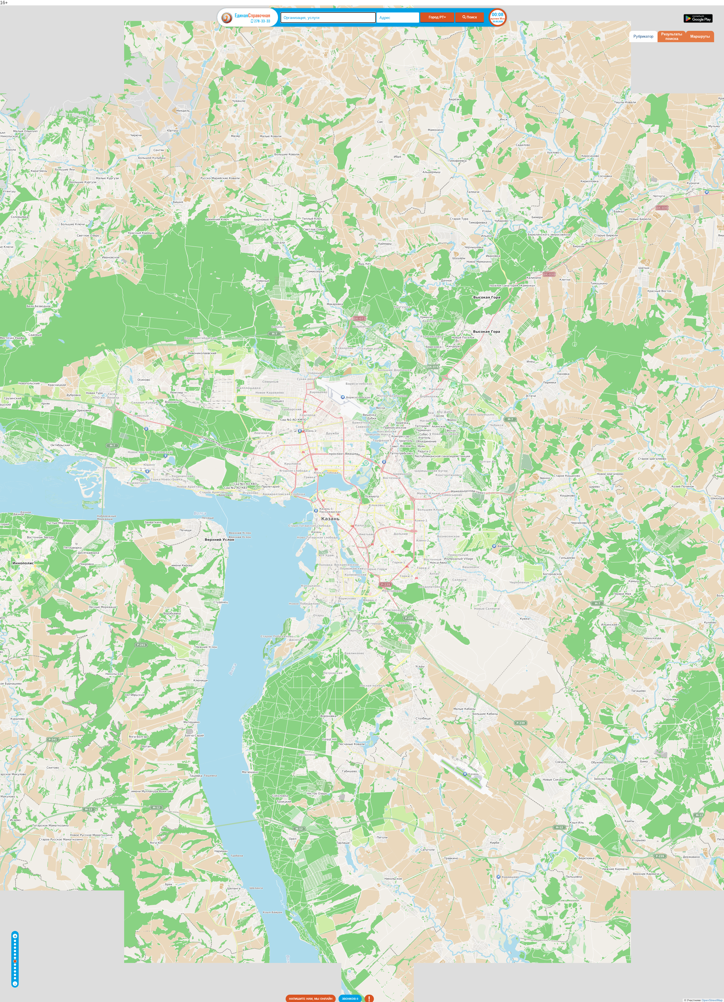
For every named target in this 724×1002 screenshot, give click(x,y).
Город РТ (436, 17)
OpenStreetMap (712, 1000)
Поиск (471, 17)
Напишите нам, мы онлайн (310, 998)
